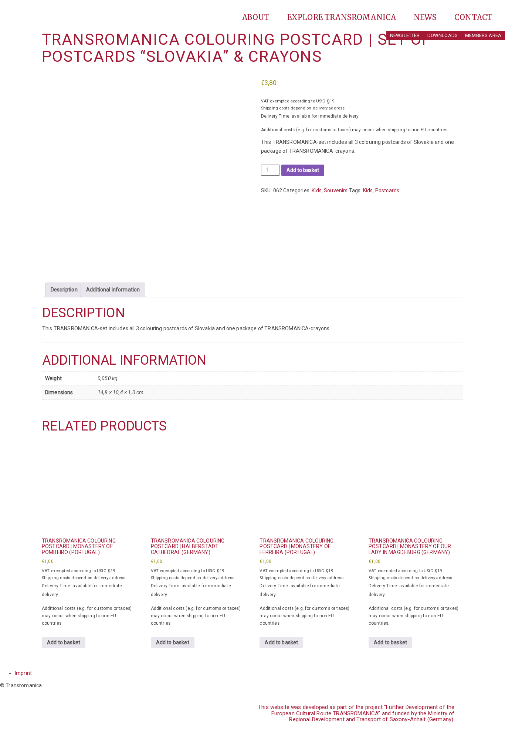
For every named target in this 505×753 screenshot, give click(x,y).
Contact (473, 17)
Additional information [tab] (113, 290)
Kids (317, 190)
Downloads (442, 35)
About (257, 17)
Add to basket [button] (63, 642)
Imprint (23, 673)
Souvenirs (336, 190)
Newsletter (405, 35)
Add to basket (303, 170)
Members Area (483, 35)
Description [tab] (64, 290)
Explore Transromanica (342, 17)
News (426, 17)
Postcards (387, 190)
